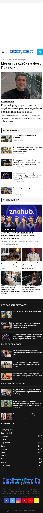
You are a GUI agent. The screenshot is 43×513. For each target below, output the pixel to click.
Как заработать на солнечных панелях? (27, 311)
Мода (3, 452)
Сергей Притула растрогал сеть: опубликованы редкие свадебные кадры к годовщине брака (21, 108)
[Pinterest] (24, 500)
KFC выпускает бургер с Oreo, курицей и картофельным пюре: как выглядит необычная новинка (27, 162)
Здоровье (4, 436)
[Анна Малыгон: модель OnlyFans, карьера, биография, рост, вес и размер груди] (32, 278)
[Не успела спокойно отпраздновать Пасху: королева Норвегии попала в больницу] (6, 392)
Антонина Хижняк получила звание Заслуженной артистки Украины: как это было (27, 353)
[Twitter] (12, 500)
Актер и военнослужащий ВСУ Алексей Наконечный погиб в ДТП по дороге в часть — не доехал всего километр (27, 404)
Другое (3, 433)
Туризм (3, 462)
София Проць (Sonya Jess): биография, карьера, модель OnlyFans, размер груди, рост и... (10, 289)
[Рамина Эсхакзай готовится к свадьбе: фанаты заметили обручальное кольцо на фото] (6, 364)
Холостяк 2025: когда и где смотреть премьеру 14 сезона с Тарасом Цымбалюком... (31, 265)
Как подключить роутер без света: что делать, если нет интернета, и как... (10, 265)
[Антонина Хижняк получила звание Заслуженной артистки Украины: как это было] (6, 353)
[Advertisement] (21, 26)
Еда (4, 439)
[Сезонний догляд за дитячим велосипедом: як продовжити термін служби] (6, 190)
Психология (5, 465)
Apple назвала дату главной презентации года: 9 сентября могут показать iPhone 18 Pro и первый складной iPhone (27, 176)
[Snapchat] (36, 500)
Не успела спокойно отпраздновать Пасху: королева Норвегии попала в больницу (27, 392)
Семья (3, 101)
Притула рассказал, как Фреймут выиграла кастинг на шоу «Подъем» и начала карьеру (27, 416)
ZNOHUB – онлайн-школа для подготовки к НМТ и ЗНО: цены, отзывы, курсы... (18, 235)
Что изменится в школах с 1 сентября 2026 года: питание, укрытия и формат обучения (27, 149)
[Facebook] (6, 500)
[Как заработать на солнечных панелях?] (6, 138)
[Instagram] (18, 500)
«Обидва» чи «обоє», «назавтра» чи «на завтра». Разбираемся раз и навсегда (27, 375)
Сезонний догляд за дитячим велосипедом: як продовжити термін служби (27, 190)
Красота (4, 449)
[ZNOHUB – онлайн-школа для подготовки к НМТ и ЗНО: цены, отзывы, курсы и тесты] (21, 218)
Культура (4, 430)
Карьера (4, 456)
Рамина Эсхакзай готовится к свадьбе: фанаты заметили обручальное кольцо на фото (26, 364)
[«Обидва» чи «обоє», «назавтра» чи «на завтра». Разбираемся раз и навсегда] (6, 376)
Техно (3, 459)
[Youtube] (30, 500)
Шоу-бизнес (10, 101)
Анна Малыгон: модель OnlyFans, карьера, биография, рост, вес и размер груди (31, 288)
